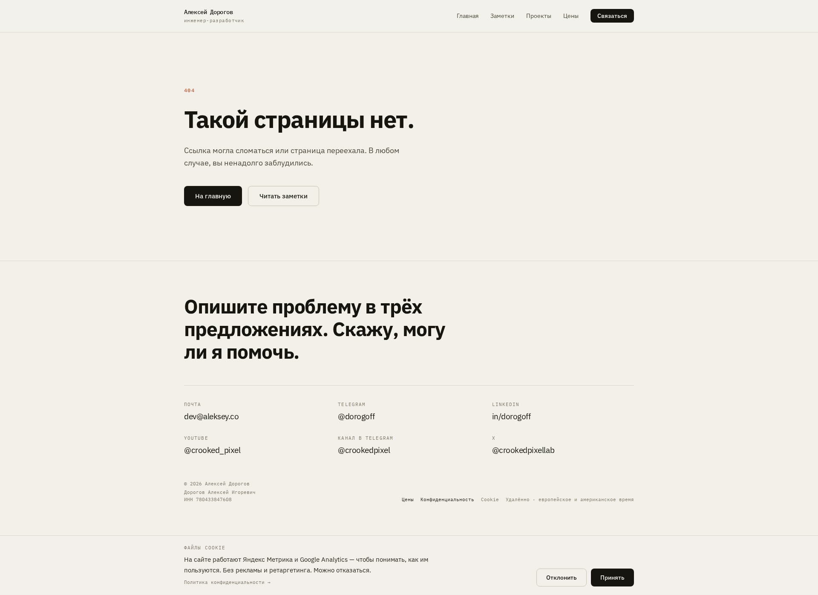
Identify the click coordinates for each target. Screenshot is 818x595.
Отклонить (561, 577)
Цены (571, 16)
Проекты (538, 16)
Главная (467, 16)
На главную (213, 196)
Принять (612, 577)
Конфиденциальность (447, 499)
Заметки (502, 16)
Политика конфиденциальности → (227, 582)
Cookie (490, 499)
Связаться (612, 16)
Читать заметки (283, 196)
